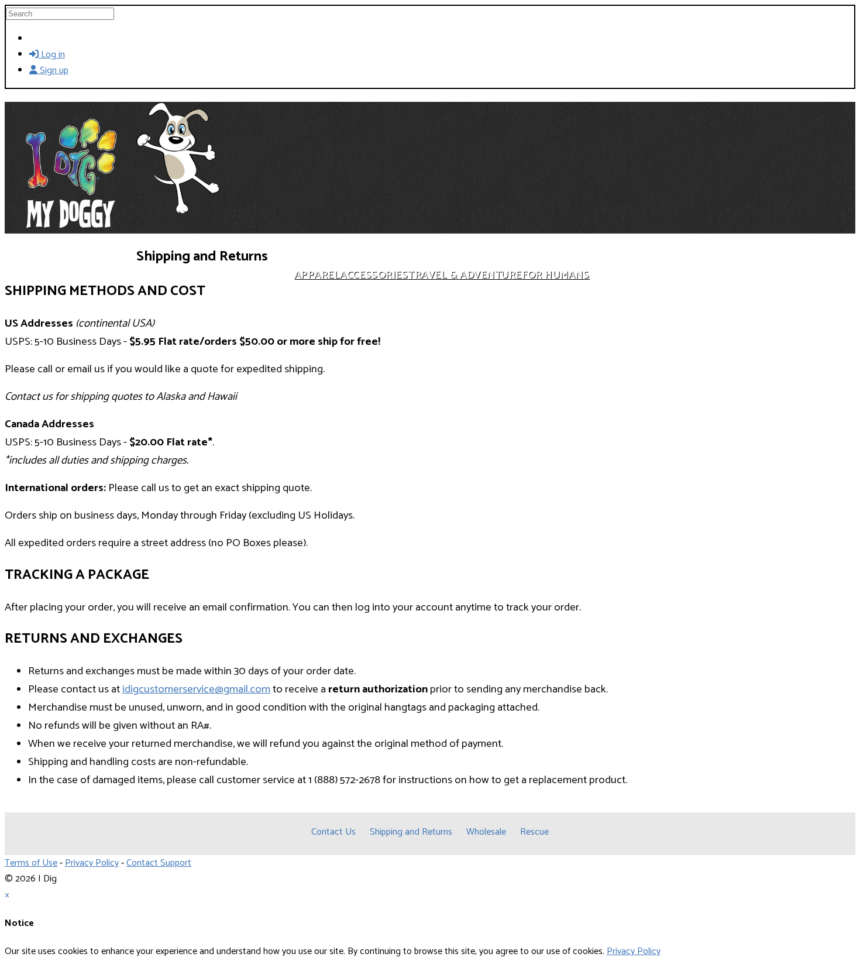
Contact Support (158, 863)
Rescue (534, 832)
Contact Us (333, 832)
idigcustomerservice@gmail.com (196, 689)
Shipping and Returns (411, 832)
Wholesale (486, 832)
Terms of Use (31, 863)
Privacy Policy (92, 863)
